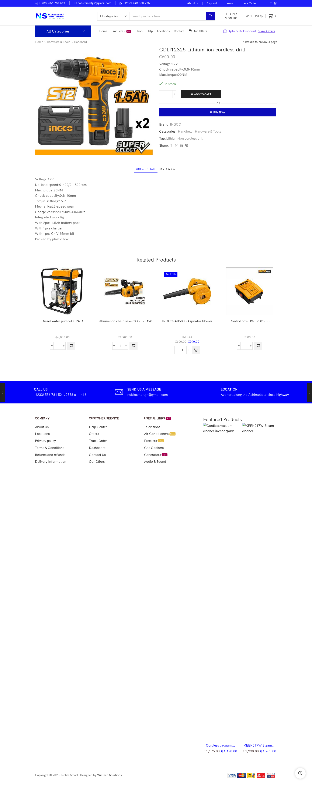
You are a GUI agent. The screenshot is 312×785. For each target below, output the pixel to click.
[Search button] (210, 16)
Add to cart (202, 94)
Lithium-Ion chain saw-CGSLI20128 (124, 321)
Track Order (248, 3)
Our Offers (200, 31)
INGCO (175, 124)
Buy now (219, 112)
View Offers (266, 31)
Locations (163, 31)
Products (121, 31)
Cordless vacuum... (220, 745)
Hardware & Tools (58, 42)
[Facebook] (271, 3)
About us (192, 3)
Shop (139, 31)
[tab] (145, 169)
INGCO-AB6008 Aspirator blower (187, 321)
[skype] (186, 145)
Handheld (80, 42)
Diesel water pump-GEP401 (62, 321)
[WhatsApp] (275, 3)
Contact (179, 31)
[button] (71, 346)
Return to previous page (261, 42)
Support (212, 3)
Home (103, 31)
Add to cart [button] (64, 308)
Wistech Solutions (109, 775)
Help (150, 31)
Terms (229, 3)
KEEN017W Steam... (259, 745)
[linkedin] (181, 145)
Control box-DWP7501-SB (249, 321)
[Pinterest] (176, 145)
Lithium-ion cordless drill (184, 138)
